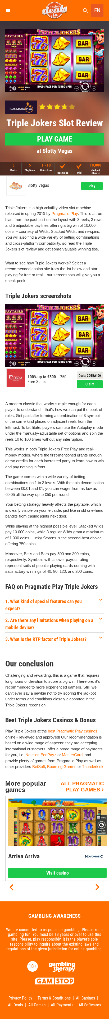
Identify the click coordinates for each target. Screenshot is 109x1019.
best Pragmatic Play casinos (72, 731)
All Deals (15, 1005)
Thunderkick (92, 766)
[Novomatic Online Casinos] (94, 856)
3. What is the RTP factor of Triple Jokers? (46, 639)
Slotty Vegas (38, 185)
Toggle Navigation (8, 10)
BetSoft (38, 766)
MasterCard (72, 754)
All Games (37, 1005)
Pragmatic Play (65, 213)
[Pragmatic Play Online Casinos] (21, 107)
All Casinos (85, 998)
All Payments (62, 1005)
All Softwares (90, 1005)
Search (85, 11)
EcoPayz (48, 754)
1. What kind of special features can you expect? (43, 605)
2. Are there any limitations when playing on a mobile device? (49, 624)
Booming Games (61, 766)
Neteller (31, 754)
